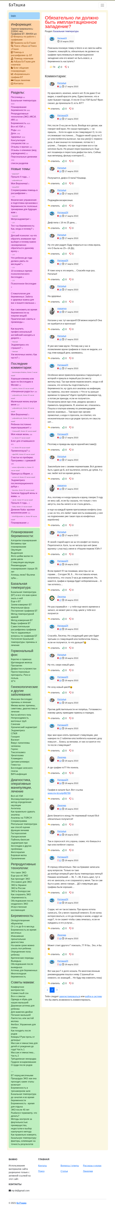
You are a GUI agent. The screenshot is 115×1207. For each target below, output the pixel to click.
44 (60, 489)
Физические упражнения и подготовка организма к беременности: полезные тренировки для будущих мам (24, 206)
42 (60, 437)
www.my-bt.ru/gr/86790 (59, 793)
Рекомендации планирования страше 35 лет (24, 568)
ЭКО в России (18, 888)
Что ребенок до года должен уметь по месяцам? (21, 261)
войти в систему (93, 996)
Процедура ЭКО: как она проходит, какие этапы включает (23, 1081)
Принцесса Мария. (20, 473)
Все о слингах (18, 996)
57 (60, 860)
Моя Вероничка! (19, 183)
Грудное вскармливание (23, 1062)
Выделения (17, 553)
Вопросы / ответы (70, 1165)
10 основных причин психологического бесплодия (21, 274)
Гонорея (15, 737)
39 (60, 312)
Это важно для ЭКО (21, 882)
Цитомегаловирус (20, 761)
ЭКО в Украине (19, 885)
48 (60, 629)
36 (60, 238)
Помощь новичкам (23, 58)
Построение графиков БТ (24, 611)
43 (60, 460)
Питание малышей (21, 1015)
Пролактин (16, 665)
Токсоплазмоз (18, 752)
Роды (16, 130)
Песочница (18, 97)
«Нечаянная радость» (22, 391)
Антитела (16, 808)
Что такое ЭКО (18, 872)
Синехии (15, 724)
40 (60, 339)
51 (60, 703)
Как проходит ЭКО (20, 879)
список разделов (19, 163)
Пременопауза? (19, 451)
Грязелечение (18, 858)
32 (60, 119)
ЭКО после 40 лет (20, 1110)
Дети (15, 133)
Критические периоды (22, 958)
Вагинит (15, 740)
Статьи (64, 1171)
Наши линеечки (22, 80)
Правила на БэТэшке (25, 43)
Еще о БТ (16, 601)
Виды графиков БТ (21, 623)
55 (60, 809)
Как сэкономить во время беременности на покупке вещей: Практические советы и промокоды (24, 315)
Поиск (41, 1171)
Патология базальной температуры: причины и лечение (24, 642)
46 (60, 564)
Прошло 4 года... (19, 177)
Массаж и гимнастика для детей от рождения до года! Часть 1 (24, 1046)
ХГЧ (13, 681)
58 (60, 903)
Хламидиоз (17, 758)
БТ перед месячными (22, 1075)
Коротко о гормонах (21, 659)
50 (60, 680)
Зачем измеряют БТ (21, 604)
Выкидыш (16, 961)
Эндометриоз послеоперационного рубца (22, 483)
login (13, 16)
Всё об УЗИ (17, 796)
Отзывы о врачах (21, 147)
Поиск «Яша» (21, 46)
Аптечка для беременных (24, 970)
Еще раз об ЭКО (19, 875)
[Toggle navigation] (102, 5)
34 (60, 193)
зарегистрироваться (69, 996)
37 (60, 264)
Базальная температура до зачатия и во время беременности (23, 1097)
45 (60, 535)
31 (60, 86)
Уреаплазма (17, 755)
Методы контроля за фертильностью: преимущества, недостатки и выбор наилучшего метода (21, 1125)
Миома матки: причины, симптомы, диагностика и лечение (24, 708)
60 (60, 964)
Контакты (18, 83)
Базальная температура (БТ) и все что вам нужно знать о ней (24, 595)
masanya (61, 308)
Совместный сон (19, 993)
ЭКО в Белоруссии (20, 891)
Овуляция (16, 550)
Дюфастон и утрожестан (23, 668)
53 (60, 761)
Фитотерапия (18, 852)
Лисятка (61, 596)
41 (60, 368)
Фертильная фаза (20, 607)
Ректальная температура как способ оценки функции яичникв (24, 827)
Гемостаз (15, 765)
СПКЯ (14, 733)
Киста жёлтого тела (21, 715)
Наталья (61, 83)
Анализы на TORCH (21, 818)
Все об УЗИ (18, 126)
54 (60, 783)
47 (60, 600)
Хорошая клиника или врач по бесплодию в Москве (22, 381)
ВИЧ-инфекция (19, 774)
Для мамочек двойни (22, 1012)
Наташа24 (62, 38)
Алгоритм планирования (24, 540)
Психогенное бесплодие (23, 283)
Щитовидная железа (21, 662)
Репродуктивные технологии (23, 116)
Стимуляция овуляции (22, 562)
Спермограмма (19, 821)
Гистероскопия (18, 833)
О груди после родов (21, 1065)
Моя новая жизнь (20, 434)
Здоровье (18, 137)
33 (60, 171)
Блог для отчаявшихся (22, 441)
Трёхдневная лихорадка (23, 1059)
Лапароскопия (18, 836)
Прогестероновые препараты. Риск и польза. (20, 675)
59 (60, 938)
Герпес (14, 749)
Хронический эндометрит (24, 727)
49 (60, 658)
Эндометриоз (18, 730)
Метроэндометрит (20, 219)
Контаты (42, 1165)
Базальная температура (66, 31)
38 (60, 289)
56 (60, 835)
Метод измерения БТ (22, 620)
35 (60, 216)
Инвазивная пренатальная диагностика (18, 939)
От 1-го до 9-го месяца (22, 926)
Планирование (19, 523)
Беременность (20, 123)
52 (60, 728)
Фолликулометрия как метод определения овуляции (22, 802)
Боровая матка (19, 855)
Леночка (61, 757)
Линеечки (88, 1171)
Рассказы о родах (92, 1165)
